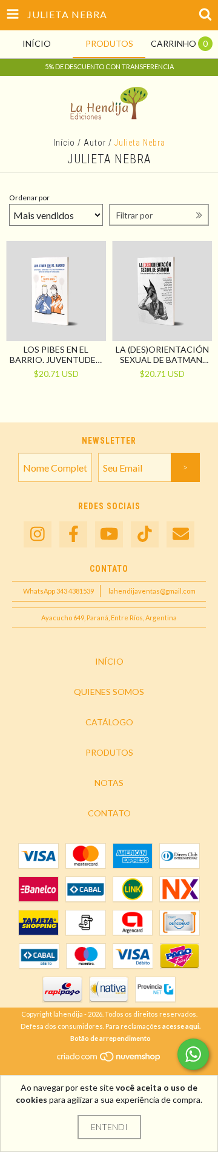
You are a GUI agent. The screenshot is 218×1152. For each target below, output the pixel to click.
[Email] (180, 534)
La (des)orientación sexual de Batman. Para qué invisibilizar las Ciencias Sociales (162, 354)
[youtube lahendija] (109, 534)
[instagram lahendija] (37, 534)
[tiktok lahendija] (145, 534)
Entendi (109, 1127)
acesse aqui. (181, 1026)
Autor (95, 142)
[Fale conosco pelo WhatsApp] (193, 1054)
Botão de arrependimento (110, 1038)
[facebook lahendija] (73, 534)
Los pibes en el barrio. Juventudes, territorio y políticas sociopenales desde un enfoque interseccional (56, 354)
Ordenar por (29, 197)
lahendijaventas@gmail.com (152, 591)
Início (64, 142)
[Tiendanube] (109, 1059)
